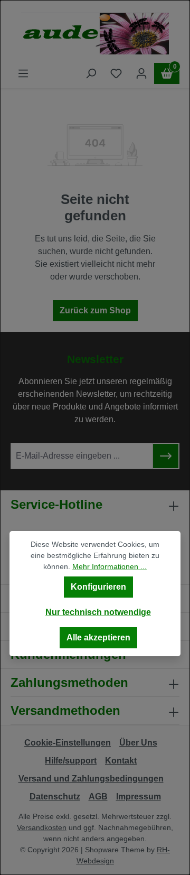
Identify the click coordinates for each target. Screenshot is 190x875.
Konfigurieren (98, 586)
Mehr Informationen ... (109, 566)
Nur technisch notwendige (98, 612)
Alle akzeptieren (98, 637)
